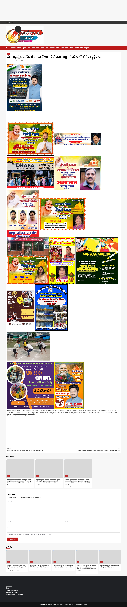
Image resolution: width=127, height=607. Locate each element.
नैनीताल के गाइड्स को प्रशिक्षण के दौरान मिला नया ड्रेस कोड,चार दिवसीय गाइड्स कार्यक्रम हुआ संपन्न (99, 449)
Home (7, 48)
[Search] (120, 47)
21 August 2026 (17, 486)
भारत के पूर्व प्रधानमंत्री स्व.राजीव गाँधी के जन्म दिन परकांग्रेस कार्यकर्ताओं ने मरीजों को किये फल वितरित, (77, 482)
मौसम (33, 48)
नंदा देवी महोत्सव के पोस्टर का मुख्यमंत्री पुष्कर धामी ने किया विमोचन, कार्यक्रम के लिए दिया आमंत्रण (48, 482)
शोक (81, 48)
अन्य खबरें (52, 48)
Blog (8, 54)
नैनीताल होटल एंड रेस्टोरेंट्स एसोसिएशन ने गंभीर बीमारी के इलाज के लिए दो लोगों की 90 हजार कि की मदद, (19, 482)
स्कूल (29, 48)
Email (66, 521)
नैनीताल (19, 48)
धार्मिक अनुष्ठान (64, 48)
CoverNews (77, 604)
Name (9, 521)
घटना (37, 48)
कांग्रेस (42, 48)
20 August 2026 (75, 486)
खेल (47, 48)
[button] (7, 580)
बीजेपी (71, 48)
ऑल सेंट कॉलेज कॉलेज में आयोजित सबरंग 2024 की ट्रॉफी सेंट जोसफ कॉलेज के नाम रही (25, 449)
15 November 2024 (19, 60)
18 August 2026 (110, 568)
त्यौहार (57, 48)
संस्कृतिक (86, 48)
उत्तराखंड (13, 48)
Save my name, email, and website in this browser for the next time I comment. (29, 534)
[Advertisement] (44, 10)
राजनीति (77, 48)
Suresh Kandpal (11, 60)
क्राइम (24, 48)
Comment (10, 501)
